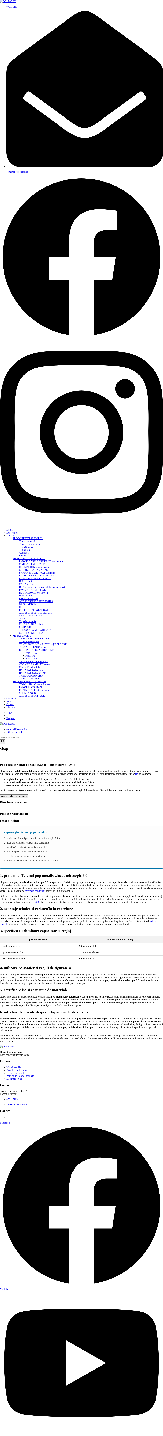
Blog (8, 701)
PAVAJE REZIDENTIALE (33, 590)
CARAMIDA (26, 584)
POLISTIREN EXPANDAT (33, 610)
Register (10, 718)
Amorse (23, 618)
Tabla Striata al (26, 547)
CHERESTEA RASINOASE (34, 569)
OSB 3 (22, 607)
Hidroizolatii (25, 581)
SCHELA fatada (27, 693)
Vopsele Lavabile (27, 621)
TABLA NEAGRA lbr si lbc (33, 661)
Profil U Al (24, 555)
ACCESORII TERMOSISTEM (35, 612)
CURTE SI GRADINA (31, 624)
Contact (10, 704)
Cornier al (24, 552)
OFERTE (11, 698)
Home (9, 529)
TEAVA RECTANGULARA (34, 638)
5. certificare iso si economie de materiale (24, 856)
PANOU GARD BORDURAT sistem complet (42, 561)
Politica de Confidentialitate (20, 1075)
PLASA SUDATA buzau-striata (35, 578)
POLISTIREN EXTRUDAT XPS (36, 575)
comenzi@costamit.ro (17, 171)
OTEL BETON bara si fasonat (34, 567)
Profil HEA (31, 652)
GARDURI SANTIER (31, 615)
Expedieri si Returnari (17, 1070)
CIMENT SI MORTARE (32, 564)
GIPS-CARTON (27, 604)
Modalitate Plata (14, 1067)
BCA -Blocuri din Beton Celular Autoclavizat (42, 587)
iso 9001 (35, 902)
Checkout (11, 707)
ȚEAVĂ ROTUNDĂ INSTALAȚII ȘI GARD (43, 644)
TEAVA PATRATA (29, 641)
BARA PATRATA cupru (31, 670)
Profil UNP (31, 658)
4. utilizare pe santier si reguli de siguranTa (25, 851)
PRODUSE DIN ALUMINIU (28, 538)
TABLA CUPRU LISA (31, 675)
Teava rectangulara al (29, 544)
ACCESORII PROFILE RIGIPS (36, 601)
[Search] (2, 741)
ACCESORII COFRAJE (32, 695)
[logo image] (8, 723)
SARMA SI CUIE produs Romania (37, 572)
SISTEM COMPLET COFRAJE (29, 681)
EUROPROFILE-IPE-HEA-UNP (36, 650)
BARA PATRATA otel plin (33, 673)
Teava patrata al (27, 541)
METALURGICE (22, 635)
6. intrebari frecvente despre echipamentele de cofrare (31, 860)
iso (136, 773)
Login (9, 712)
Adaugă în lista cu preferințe (14, 796)
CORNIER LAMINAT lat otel (34, 664)
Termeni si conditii (15, 1073)
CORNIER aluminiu (29, 667)
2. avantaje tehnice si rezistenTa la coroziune (26, 842)
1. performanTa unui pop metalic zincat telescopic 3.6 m (32, 838)
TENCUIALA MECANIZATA (35, 630)
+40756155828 (14, 732)
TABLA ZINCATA (29, 678)
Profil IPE (30, 655)
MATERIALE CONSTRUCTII (29, 558)
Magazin (10, 535)
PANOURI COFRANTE (32, 687)
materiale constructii (35, 890)
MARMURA (26, 627)
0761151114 (12, 6)
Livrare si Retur (14, 1078)
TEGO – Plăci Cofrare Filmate (34, 684)
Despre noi (11, 532)
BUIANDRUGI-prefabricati (33, 592)
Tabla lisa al (25, 549)
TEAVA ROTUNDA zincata (33, 647)
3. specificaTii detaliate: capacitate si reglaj (25, 847)
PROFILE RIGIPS (28, 598)
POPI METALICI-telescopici (34, 690)
